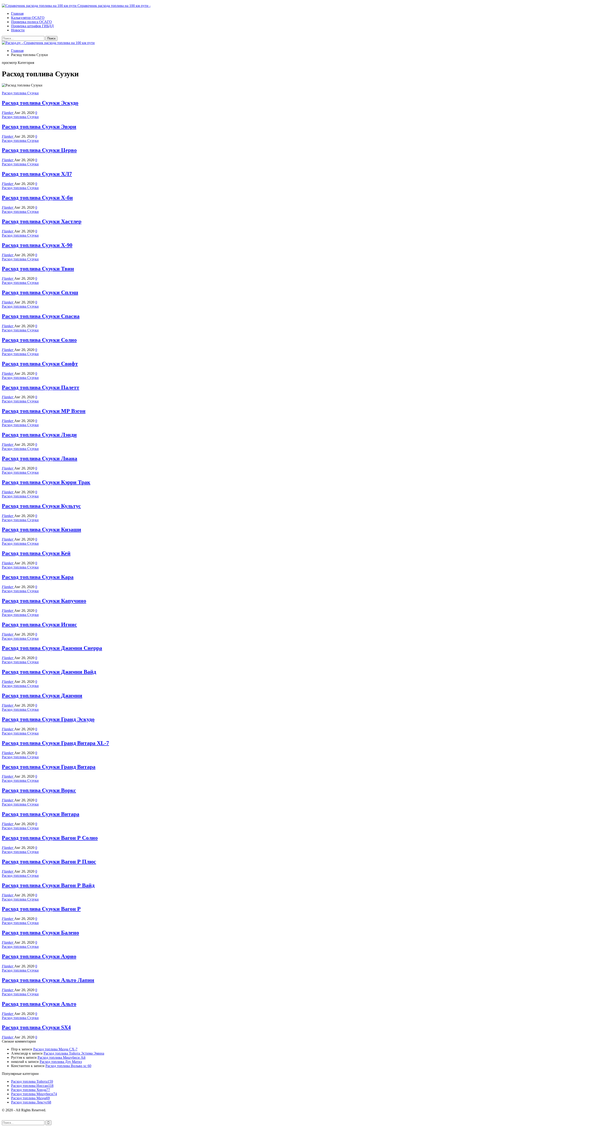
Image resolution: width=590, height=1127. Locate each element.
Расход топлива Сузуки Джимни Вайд (49, 672)
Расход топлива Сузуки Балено (40, 933)
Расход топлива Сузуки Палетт (40, 387)
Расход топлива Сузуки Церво (39, 150)
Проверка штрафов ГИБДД (32, 26)
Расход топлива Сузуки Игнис (39, 624)
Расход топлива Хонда (30, 1090)
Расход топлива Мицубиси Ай (62, 1057)
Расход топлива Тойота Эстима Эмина (74, 1053)
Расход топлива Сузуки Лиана (39, 458)
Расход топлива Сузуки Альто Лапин (48, 980)
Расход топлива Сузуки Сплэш (40, 292)
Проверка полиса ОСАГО (31, 22)
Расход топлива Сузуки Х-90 (37, 245)
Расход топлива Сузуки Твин (38, 269)
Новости (18, 30)
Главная (17, 13)
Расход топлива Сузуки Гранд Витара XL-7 (55, 743)
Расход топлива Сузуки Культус (41, 506)
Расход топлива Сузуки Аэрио (39, 956)
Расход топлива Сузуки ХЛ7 (37, 174)
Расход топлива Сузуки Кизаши (41, 529)
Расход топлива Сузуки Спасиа (41, 316)
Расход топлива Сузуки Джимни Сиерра (52, 648)
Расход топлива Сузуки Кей (36, 553)
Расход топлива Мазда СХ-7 (55, 1049)
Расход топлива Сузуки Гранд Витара (48, 767)
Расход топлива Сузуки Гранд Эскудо (48, 719)
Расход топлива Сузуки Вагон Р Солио (50, 838)
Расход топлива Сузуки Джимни (42, 696)
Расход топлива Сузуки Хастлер (41, 221)
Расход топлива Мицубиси (34, 1094)
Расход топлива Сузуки (20, 93)
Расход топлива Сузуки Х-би (37, 198)
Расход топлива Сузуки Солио (39, 340)
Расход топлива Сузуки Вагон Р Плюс (49, 862)
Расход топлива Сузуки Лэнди (39, 435)
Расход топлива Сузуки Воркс (39, 790)
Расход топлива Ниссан (32, 1086)
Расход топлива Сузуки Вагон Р (41, 909)
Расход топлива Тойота (32, 1081)
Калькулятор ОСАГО (27, 18)
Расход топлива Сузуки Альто (39, 1004)
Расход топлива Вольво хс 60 (68, 1066)
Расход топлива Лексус (31, 1102)
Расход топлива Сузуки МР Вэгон (44, 411)
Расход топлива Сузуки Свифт (40, 364)
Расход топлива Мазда (30, 1098)
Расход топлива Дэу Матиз (61, 1062)
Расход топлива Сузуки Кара (38, 577)
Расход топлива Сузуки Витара (40, 814)
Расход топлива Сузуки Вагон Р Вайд (48, 885)
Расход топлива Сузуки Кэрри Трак (46, 482)
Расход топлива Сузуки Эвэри (39, 127)
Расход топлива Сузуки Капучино (44, 601)
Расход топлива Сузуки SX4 (36, 1027)
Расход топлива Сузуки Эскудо (40, 103)
